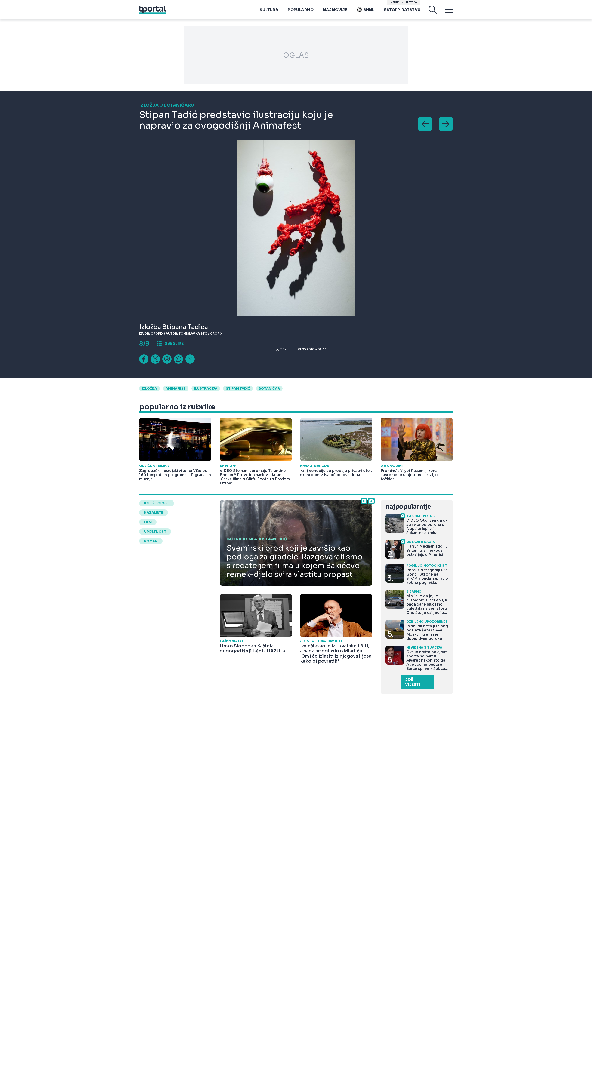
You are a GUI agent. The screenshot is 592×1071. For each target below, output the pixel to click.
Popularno (301, 9)
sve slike (174, 343)
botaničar (269, 388)
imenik (394, 2)
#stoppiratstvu (401, 9)
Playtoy (411, 2)
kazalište (153, 513)
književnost (156, 503)
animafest (176, 388)
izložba (149, 388)
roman (151, 541)
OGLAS (296, 55)
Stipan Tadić (238, 388)
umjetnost (155, 531)
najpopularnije (408, 507)
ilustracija (205, 388)
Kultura (269, 9)
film (148, 522)
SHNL (369, 9)
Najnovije (335, 9)
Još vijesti (412, 682)
